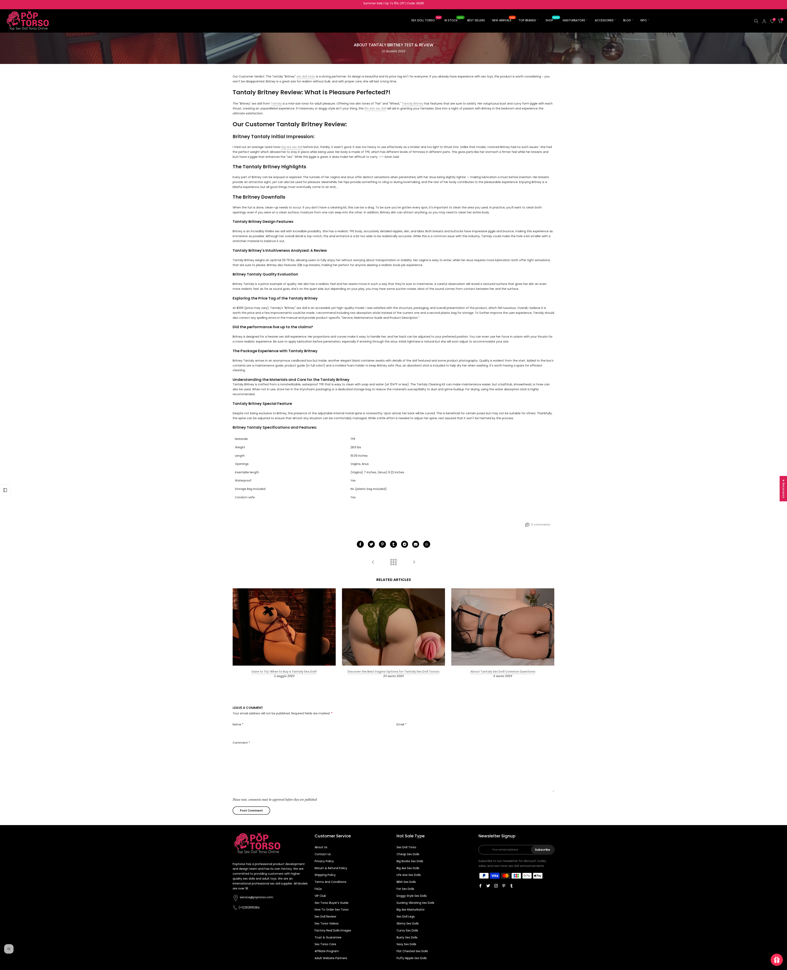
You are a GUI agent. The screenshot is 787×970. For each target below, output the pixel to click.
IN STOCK (454, 20)
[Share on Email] (415, 544)
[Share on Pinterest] (382, 544)
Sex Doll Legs (406, 916)
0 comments (540, 525)
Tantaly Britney (412, 103)
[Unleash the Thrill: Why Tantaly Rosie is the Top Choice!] (414, 562)
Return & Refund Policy (331, 868)
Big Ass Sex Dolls (408, 868)
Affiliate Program (327, 951)
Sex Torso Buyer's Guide (331, 903)
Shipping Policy (325, 875)
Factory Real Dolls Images (333, 930)
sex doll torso (306, 76)
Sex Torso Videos (327, 923)
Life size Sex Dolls (409, 875)
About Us (321, 847)
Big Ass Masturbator (411, 909)
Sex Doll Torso (406, 847)
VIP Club (320, 896)
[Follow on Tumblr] (511, 885)
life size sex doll (375, 108)
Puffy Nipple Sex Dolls (412, 958)
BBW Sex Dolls (406, 882)
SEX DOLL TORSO (426, 20)
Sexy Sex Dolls (406, 944)
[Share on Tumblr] (393, 544)
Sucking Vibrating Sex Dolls (415, 903)
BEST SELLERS (476, 20)
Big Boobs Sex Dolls (410, 861)
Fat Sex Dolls (405, 889)
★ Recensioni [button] (783, 488)
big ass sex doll (292, 147)
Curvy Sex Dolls (407, 930)
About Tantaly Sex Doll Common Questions (502, 672)
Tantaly (276, 103)
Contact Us (323, 854)
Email (401, 724)
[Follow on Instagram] (496, 885)
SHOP (552, 20)
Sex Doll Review (325, 916)
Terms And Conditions (330, 882)
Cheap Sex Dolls (408, 854)
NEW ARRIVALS (503, 20)
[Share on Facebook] (360, 544)
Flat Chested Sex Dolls (412, 951)
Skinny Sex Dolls (408, 923)
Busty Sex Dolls (407, 937)
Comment (241, 743)
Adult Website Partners (331, 958)
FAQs (318, 889)
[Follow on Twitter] (488, 885)
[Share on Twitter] (371, 544)
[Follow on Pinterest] (504, 885)
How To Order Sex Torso (332, 909)
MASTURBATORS (574, 20)
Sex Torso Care (325, 944)
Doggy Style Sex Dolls (412, 896)
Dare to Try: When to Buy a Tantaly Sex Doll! (284, 672)
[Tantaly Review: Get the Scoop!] (373, 562)
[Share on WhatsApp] (426, 544)
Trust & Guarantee (328, 937)
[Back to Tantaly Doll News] (393, 562)
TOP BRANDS (527, 20)
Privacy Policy (324, 861)
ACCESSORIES (604, 20)
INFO (643, 20)
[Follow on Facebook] (480, 885)
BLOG (627, 20)
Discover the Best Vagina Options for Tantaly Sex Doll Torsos (393, 672)
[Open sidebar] (5, 490)
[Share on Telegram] (404, 544)
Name (238, 724)
